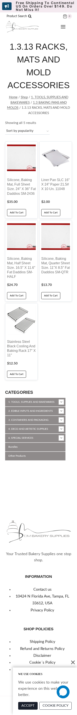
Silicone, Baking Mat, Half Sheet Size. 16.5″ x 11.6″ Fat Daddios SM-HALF (21, 267)
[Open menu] (65, 27)
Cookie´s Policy (42, 662)
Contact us (42, 590)
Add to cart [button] (16, 212)
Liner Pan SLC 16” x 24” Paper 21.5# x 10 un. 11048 (55, 184)
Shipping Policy (42, 642)
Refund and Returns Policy (42, 649)
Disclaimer (42, 656)
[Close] (73, 662)
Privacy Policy (42, 610)
